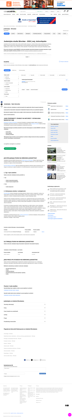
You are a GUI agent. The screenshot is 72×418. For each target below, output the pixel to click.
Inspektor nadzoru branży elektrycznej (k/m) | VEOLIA (23, 399)
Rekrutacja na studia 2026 (53, 8)
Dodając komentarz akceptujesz (12, 376)
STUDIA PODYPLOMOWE (34, 89)
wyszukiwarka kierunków (60, 157)
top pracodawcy (42, 14)
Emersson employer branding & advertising (14, 416)
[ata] (36, 4)
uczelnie (13, 14)
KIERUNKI (27, 89)
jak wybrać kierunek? (61, 161)
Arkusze (58, 11)
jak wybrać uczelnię (61, 177)
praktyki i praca (35, 14)
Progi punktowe (47, 33)
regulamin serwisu (17, 376)
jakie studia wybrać (61, 166)
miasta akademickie (7, 14)
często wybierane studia (60, 169)
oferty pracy (59, 149)
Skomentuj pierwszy (69, 414)
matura (59, 14)
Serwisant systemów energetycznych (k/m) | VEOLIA (23, 392)
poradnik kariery (60, 151)
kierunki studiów (23, 14)
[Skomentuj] (1, 106)
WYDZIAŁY (23, 89)
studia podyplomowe (61, 170)
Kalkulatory (52, 11)
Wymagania (28, 33)
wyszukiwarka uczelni (61, 176)
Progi (5, 318)
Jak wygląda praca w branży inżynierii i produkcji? (6, 394)
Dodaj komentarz (42, 373)
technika (55, 14)
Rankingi (41, 8)
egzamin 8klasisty (65, 14)
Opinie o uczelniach (30, 8)
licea (51, 14)
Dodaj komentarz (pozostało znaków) (10, 366)
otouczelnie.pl (5, 413)
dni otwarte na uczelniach (60, 179)
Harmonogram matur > (52, 216)
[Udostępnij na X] (1, 104)
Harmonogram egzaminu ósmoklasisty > (55, 218)
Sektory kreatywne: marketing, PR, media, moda (14, 391)
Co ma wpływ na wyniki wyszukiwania (9, 63)
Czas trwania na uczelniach (11, 311)
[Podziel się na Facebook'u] (1, 102)
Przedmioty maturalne (37, 33)
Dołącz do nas (17, 8)
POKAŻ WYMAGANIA (9, 148)
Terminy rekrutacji (9, 304)
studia (17, 14)
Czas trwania (65, 33)
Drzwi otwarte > (51, 215)
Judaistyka (23, 81)
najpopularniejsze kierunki (60, 159)
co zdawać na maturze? (52, 162)
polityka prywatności (20, 413)
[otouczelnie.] (10, 11)
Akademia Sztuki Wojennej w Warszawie (58, 112)
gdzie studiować (60, 167)
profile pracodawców (61, 152)
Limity (59, 33)
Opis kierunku (20, 33)
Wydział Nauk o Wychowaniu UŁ (57, 106)
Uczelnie (12, 33)
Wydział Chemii (53, 109)
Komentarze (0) (65, 30)
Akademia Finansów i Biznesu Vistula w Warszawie (59, 119)
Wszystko (6, 33)
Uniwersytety (22, 70)
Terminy (46, 11)
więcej (43, 231)
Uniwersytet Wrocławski (27, 79)
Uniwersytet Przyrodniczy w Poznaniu (58, 116)
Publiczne (14, 70)
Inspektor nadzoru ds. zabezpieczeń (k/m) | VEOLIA (23, 389)
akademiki (29, 14)
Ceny (54, 33)
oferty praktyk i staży (61, 150)
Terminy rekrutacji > (51, 213)
